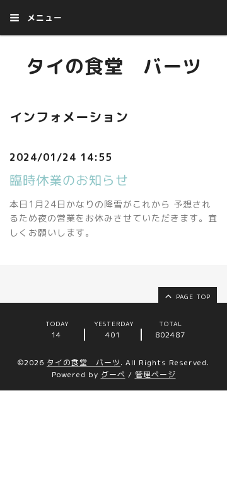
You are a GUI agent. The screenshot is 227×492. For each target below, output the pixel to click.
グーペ (113, 374)
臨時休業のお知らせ (69, 180)
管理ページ (155, 374)
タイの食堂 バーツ (114, 66)
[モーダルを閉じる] (113, 246)
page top (192, 296)
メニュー (43, 17)
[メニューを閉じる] (113, 246)
